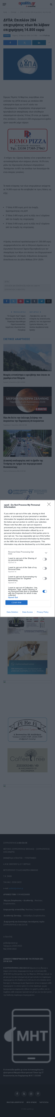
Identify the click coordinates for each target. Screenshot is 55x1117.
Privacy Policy (42, 612)
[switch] (45, 559)
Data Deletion (12, 612)
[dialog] (27, 558)
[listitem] (27, 553)
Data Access (27, 612)
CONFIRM (16, 603)
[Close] (49, 505)
